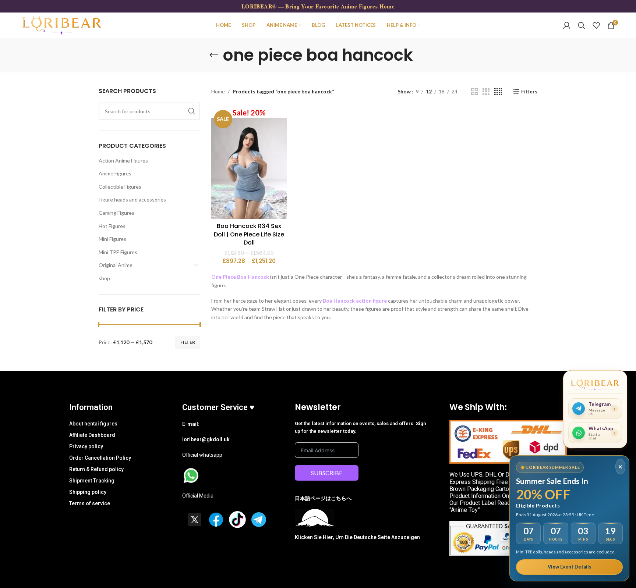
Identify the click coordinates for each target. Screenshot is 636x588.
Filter (187, 342)
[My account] (566, 25)
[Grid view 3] (486, 91)
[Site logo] (61, 25)
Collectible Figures (120, 186)
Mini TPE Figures (118, 252)
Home (218, 91)
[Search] (581, 25)
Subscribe (326, 472)
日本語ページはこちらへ (323, 498)
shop (104, 278)
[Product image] (249, 163)
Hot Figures (112, 226)
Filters (529, 92)
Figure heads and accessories (132, 199)
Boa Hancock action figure (355, 300)
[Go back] (214, 55)
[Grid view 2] (474, 91)
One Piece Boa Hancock (240, 277)
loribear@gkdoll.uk (206, 439)
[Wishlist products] (596, 25)
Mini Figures (112, 239)
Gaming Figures (116, 213)
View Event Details (569, 567)
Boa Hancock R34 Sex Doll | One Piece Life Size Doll (249, 234)
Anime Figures (115, 173)
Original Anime (115, 265)
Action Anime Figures (123, 160)
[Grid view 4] (498, 91)
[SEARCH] (191, 111)
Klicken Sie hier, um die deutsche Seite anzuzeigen (357, 537)
